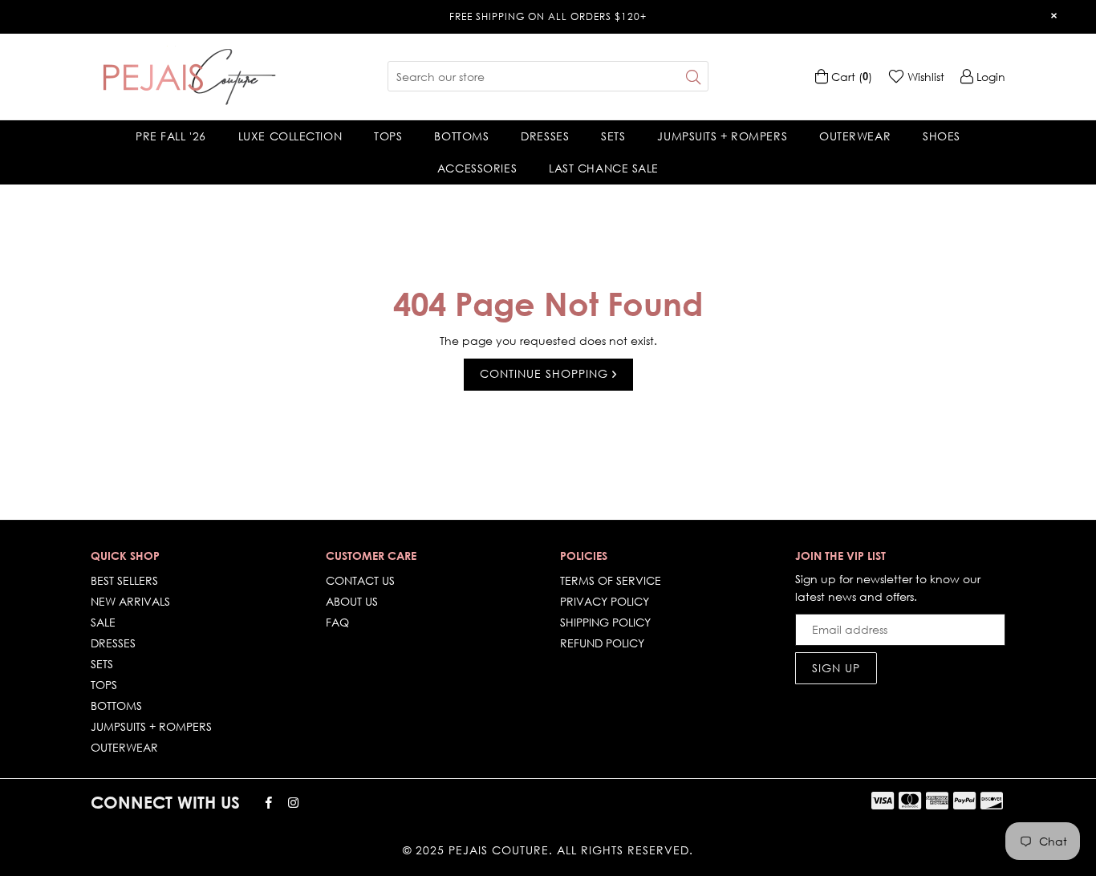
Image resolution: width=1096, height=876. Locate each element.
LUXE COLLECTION (290, 136)
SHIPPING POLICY (605, 622)
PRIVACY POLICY (604, 601)
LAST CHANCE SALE (604, 168)
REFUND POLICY (602, 643)
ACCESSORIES (477, 168)
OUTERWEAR (855, 136)
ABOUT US (352, 601)
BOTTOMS (461, 136)
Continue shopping (546, 373)
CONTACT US (360, 580)
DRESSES (545, 136)
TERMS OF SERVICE (610, 580)
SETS (613, 136)
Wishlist (924, 76)
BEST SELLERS (124, 580)
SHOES (941, 136)
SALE (103, 622)
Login (989, 76)
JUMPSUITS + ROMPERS (722, 136)
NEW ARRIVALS (130, 601)
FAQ (337, 622)
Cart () (850, 76)
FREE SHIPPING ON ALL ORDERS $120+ (548, 16)
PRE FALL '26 (171, 136)
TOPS (388, 136)
